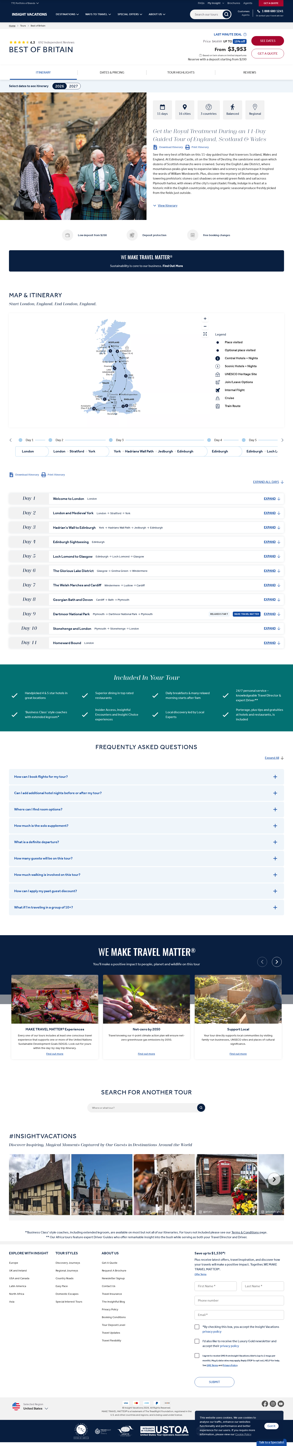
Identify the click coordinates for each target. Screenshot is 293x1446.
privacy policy (212, 1331)
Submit (214, 1382)
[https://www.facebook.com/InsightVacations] (266, 1404)
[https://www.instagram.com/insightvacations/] (274, 1404)
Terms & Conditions (245, 1232)
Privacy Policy (230, 1365)
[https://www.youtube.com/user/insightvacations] (281, 1404)
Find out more (54, 1054)
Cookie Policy (243, 1434)
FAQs (201, 3)
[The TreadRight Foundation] (100, 1432)
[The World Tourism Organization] (122, 1432)
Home (12, 25)
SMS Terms (212, 1365)
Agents (247, 3)
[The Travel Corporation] (81, 1432)
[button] (30, 1406)
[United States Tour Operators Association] (161, 1432)
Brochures (233, 3)
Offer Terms (200, 1274)
